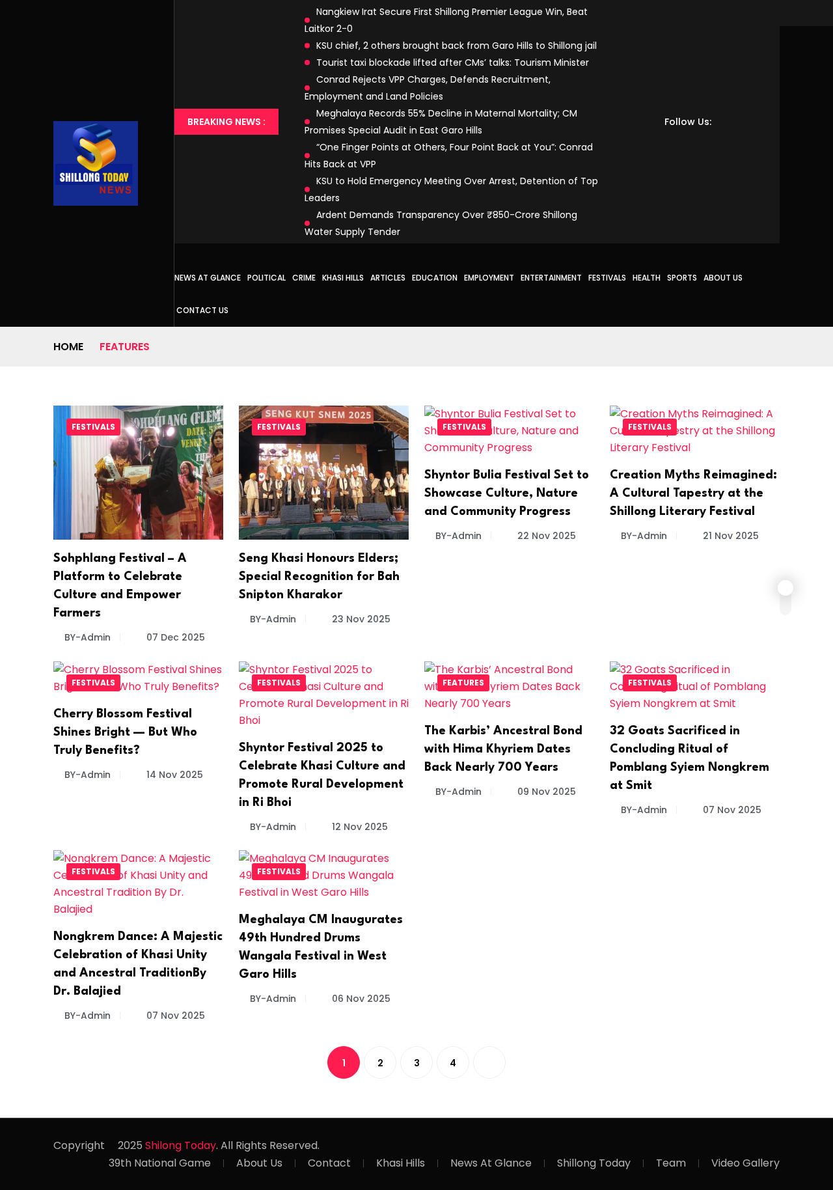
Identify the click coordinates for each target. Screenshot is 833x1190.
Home (68, 346)
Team (671, 1162)
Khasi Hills (343, 277)
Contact (329, 1162)
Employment (489, 277)
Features (463, 682)
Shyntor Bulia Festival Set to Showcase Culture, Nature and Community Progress (506, 493)
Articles (387, 277)
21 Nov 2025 (729, 535)
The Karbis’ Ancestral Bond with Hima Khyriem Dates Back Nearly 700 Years (503, 749)
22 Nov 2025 (545, 535)
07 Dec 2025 (174, 637)
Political (266, 277)
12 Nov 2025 (358, 826)
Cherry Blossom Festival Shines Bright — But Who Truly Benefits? (125, 732)
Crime (304, 277)
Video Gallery (745, 1162)
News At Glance (491, 1162)
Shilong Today (180, 1145)
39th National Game (160, 1162)
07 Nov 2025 (730, 809)
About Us (723, 277)
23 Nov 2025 (359, 619)
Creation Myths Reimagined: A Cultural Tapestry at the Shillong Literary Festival (693, 493)
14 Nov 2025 (173, 774)
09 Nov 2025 (545, 791)
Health (647, 277)
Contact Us (202, 310)
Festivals (607, 277)
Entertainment (551, 277)
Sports (682, 277)
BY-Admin (87, 637)
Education (434, 277)
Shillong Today (594, 1162)
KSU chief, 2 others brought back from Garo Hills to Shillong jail (456, 45)
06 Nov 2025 (359, 998)
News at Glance (207, 277)
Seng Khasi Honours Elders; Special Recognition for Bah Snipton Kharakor (319, 577)
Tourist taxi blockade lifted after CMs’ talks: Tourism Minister (452, 62)
